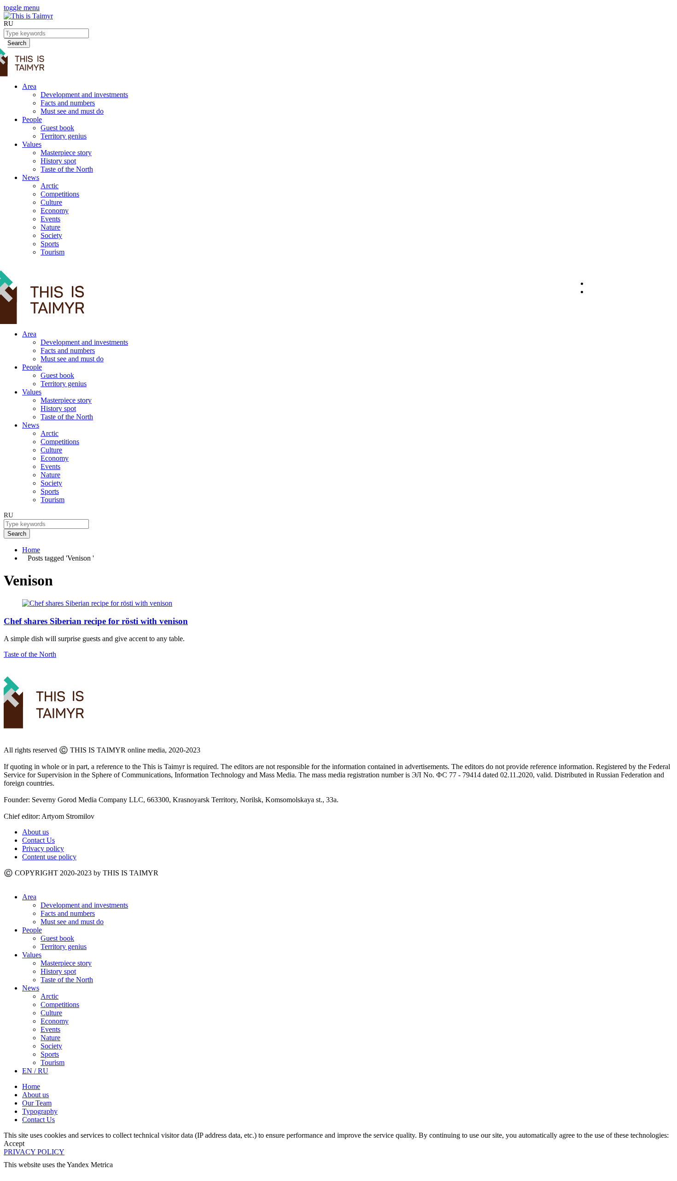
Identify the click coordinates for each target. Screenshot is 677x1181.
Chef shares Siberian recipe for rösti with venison (96, 621)
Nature (50, 227)
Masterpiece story (66, 152)
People (32, 119)
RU (8, 23)
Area (29, 86)
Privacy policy (43, 848)
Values (31, 144)
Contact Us (38, 840)
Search (16, 533)
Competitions (60, 194)
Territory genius (64, 136)
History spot (58, 161)
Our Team (37, 1103)
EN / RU (35, 1071)
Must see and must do (72, 111)
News (30, 177)
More (12, 1173)
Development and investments (84, 94)
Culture (51, 202)
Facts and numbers (68, 103)
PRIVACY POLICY (34, 1152)
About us (35, 832)
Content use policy (49, 857)
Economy (55, 210)
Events (50, 219)
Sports (50, 244)
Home (31, 550)
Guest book (57, 128)
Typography (40, 1111)
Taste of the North (67, 169)
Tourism (52, 252)
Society (51, 235)
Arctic (49, 186)
